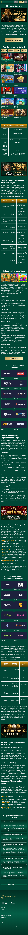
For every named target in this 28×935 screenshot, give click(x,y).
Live (10, 50)
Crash (16, 50)
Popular (3, 50)
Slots (23, 50)
